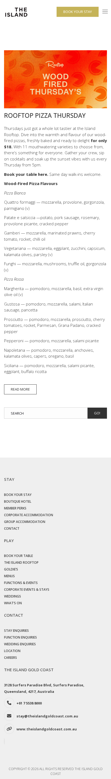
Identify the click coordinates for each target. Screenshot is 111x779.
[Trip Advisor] (5, 741)
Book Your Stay (18, 494)
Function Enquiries (20, 637)
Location (12, 651)
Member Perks (15, 508)
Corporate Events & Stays (26, 589)
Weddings (12, 596)
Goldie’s (11, 569)
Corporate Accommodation (28, 515)
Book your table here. (26, 174)
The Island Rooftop (21, 562)
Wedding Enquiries (20, 644)
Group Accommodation (24, 521)
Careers (10, 657)
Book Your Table (18, 555)
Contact (11, 528)
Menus (9, 576)
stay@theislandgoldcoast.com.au (47, 716)
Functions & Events (21, 582)
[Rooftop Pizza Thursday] (55, 80)
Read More (20, 389)
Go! (97, 413)
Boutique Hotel (17, 501)
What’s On (13, 603)
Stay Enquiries (16, 630)
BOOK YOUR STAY (77, 11)
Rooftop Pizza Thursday (45, 115)
